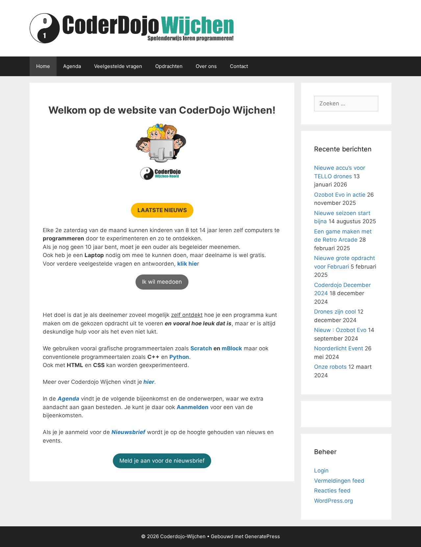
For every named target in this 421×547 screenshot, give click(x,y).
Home (43, 66)
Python (179, 357)
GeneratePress (262, 536)
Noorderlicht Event (338, 348)
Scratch (201, 348)
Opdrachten (169, 66)
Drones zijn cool (335, 311)
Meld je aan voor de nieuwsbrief (162, 460)
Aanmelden (193, 407)
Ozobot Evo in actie (339, 194)
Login (321, 470)
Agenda (72, 66)
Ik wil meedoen (162, 281)
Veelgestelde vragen (118, 66)
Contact (239, 66)
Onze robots (330, 366)
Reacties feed (332, 490)
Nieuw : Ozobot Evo (340, 330)
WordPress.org (333, 500)
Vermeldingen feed (339, 480)
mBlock (232, 348)
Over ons (206, 66)
